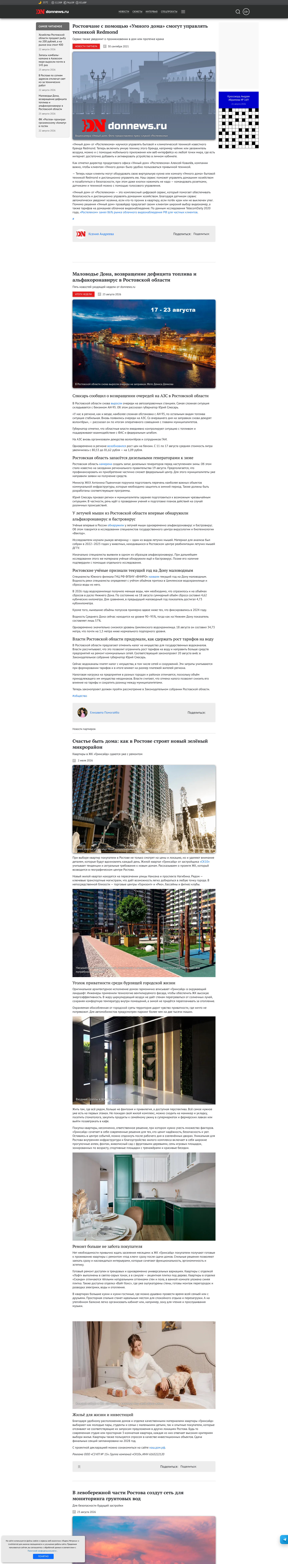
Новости (124, 11)
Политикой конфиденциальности (42, 1551)
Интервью (152, 11)
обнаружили (116, 525)
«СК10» (205, 861)
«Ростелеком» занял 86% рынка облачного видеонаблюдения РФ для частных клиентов (139, 212)
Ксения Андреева (101, 234)
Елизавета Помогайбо (104, 712)
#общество (79, 696)
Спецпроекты (169, 11)
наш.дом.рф (157, 1447)
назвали (154, 576)
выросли (116, 403)
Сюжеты (137, 11)
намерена (105, 464)
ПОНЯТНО (43, 1556)
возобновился (116, 446)
